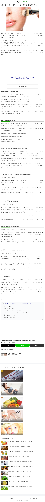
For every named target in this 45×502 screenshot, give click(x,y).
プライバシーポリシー (33, 498)
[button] (37, 345)
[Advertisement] (22, 64)
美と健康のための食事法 (16, 340)
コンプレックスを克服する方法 (6, 340)
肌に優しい (13, 342)
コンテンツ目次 (21, 86)
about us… (12, 498)
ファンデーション (32, 340)
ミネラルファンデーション (6, 342)
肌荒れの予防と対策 (25, 340)
